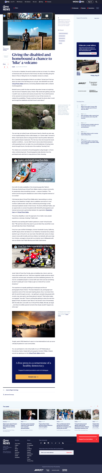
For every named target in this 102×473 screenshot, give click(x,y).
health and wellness (63, 33)
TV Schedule (30, 445)
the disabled (61, 40)
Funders (29, 450)
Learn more (96, 18)
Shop (41, 1)
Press (28, 447)
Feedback (29, 448)
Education (17, 457)
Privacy (28, 459)
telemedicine (62, 38)
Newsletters (91, 8)
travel (60, 43)
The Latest (6, 406)
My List (35, 1)
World (22, 421)
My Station (27, 1)
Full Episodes (75, 8)
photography (62, 36)
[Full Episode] (88, 66)
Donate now (32, 377)
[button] (78, 2)
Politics (58, 421)
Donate (49, 1)
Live (97, 8)
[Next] (97, 406)
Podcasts (83, 8)
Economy (5, 421)
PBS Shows (19, 1)
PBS (7, 1)
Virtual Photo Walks (17, 83)
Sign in (90, 1)
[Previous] (94, 406)
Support (29, 452)
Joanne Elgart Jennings (6, 49)
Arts (16, 447)
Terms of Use (30, 461)
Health (13, 66)
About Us (29, 443)
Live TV (12, 1)
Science (17, 454)
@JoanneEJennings (9, 394)
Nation (40, 421)
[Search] (96, 2)
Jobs (28, 457)
